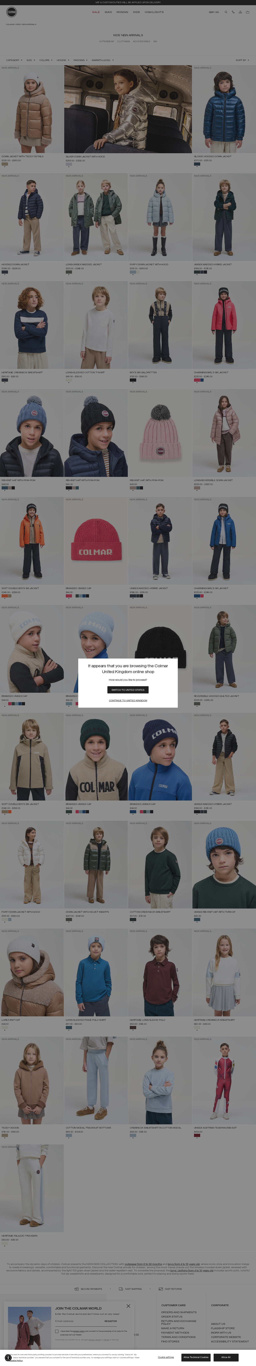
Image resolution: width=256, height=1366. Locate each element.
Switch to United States (128, 690)
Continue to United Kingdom (128, 701)
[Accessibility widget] (8, 1357)
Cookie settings (166, 1357)
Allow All (226, 1357)
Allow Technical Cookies (196, 1357)
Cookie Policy (16, 1361)
